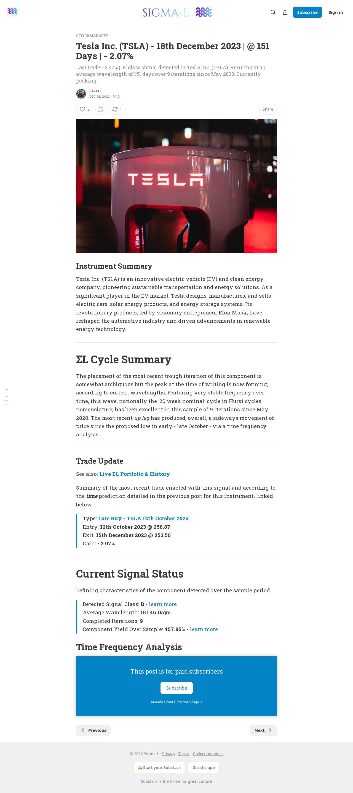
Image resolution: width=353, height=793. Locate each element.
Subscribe (307, 12)
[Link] (68, 265)
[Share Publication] (285, 12)
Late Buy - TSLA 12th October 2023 (143, 518)
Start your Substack (162, 767)
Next (260, 730)
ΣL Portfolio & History (141, 473)
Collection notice (208, 753)
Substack (149, 781)
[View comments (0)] (100, 109)
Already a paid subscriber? (176, 702)
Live (105, 473)
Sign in (336, 12)
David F (95, 91)
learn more (163, 603)
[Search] (273, 12)
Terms (184, 753)
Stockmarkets (92, 35)
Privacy (168, 753)
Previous (97, 730)
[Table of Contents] (6, 396)
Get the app (203, 767)
